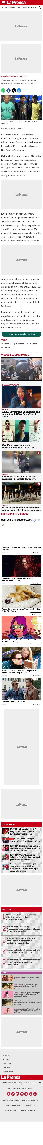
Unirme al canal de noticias (23, 334)
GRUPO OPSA (7, 1072)
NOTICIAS (6, 1055)
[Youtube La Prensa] (22, 1094)
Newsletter (30, 1105)
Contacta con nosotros (15, 1105)
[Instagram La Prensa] (17, 1094)
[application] (21, 369)
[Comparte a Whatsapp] (3, 90)
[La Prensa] (10, 1077)
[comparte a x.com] (14, 90)
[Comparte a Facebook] (8, 90)
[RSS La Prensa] (35, 1094)
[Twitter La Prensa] (13, 1094)
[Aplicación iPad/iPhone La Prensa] (26, 1094)
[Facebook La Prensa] (9, 1094)
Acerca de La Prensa (11, 1100)
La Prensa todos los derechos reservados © (21, 1083)
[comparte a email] (19, 90)
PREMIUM (6, 1064)
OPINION (6, 1068)
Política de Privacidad (29, 1100)
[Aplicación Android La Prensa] (31, 1094)
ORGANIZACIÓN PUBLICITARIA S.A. (21, 1088)
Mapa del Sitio (10, 1110)
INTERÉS (6, 1059)
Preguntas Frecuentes (27, 1110)
